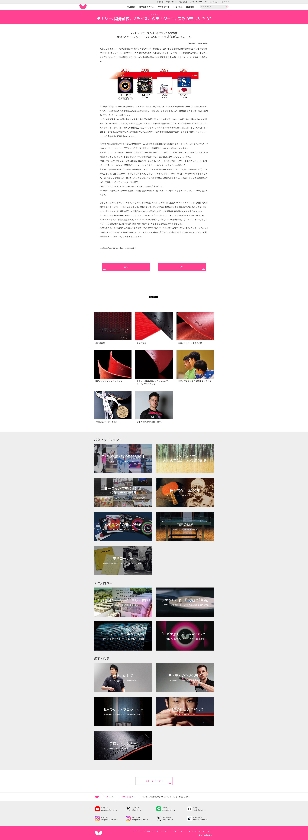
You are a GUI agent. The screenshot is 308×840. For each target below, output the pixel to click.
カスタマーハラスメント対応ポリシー (199, 831)
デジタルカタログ (196, 2)
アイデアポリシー (179, 831)
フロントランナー (128, 797)
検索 (226, 6)
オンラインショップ (212, 2)
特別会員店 (183, 2)
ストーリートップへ (154, 781)
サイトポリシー (149, 831)
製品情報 (131, 6)
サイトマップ (137, 831)
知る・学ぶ (177, 6)
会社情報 (190, 6)
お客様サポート (171, 2)
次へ (182, 266)
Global (226, 2)
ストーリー (111, 797)
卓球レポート (164, 6)
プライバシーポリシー (164, 831)
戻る (126, 266)
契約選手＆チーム (146, 6)
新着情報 (160, 2)
